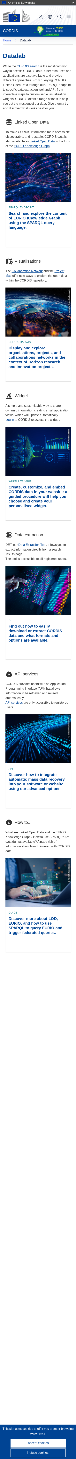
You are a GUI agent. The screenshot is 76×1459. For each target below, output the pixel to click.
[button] (50, 16)
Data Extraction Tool (32, 544)
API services (14, 702)
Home (7, 40)
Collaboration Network (27, 271)
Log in (40, 16)
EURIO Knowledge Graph (32, 146)
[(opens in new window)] (16, 15)
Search (59, 16)
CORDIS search (28, 66)
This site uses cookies (18, 1428)
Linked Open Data (42, 141)
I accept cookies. (38, 1443)
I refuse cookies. (38, 1452)
